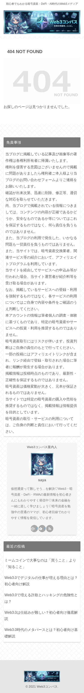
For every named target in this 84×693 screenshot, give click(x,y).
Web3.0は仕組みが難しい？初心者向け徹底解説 (41, 616)
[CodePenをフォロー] (34, 528)
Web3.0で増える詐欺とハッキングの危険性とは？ (41, 598)
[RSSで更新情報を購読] (49, 528)
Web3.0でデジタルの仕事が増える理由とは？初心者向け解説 (41, 581)
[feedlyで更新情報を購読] (42, 528)
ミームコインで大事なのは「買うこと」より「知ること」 (40, 563)
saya (42, 480)
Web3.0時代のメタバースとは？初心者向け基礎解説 (41, 633)
